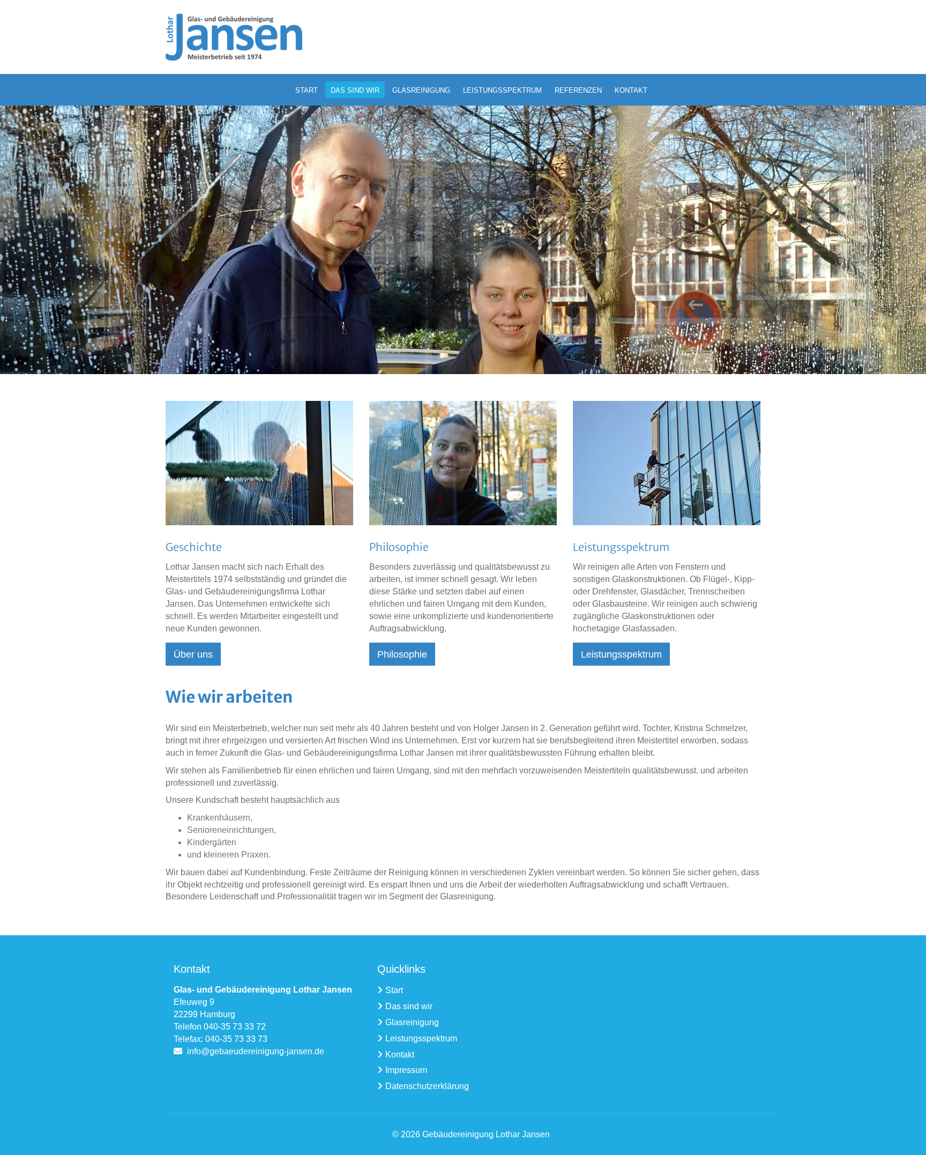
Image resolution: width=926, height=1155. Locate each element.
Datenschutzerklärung (427, 1086)
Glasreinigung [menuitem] (421, 90)
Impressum (406, 1070)
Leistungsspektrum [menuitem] (502, 90)
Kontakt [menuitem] (631, 90)
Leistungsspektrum (621, 654)
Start (394, 990)
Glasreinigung (412, 1022)
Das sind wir (408, 1006)
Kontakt (399, 1054)
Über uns (193, 654)
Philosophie (402, 654)
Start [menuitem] (306, 90)
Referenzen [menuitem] (578, 90)
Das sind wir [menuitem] (355, 90)
